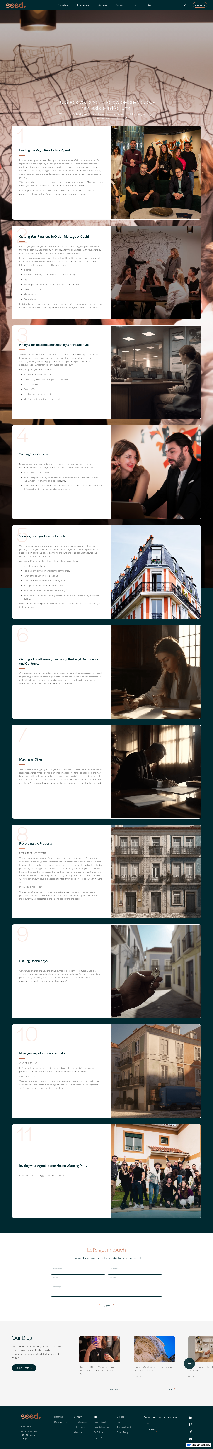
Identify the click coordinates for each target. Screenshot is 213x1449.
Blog (149, 4)
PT (189, 4)
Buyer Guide (99, 1437)
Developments (60, 1422)
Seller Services (80, 1427)
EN (185, 4)
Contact (200, 4)
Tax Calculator (99, 1432)
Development (83, 4)
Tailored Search (100, 1422)
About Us (78, 1432)
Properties (63, 4)
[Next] (189, 1363)
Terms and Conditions (126, 1427)
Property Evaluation (102, 1427)
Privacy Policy (122, 1432)
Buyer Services (80, 1422)
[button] (102, 5)
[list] (144, 1363)
